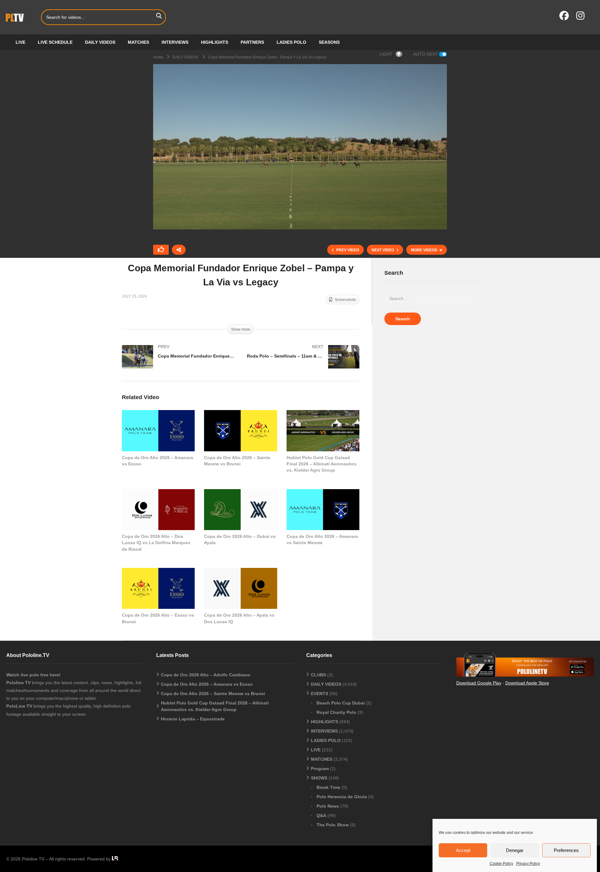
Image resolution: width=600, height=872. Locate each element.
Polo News (328, 806)
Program (320, 768)
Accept (463, 850)
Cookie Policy (501, 863)
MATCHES (138, 42)
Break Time (328, 787)
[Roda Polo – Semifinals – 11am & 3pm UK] (303, 363)
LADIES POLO (291, 42)
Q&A (321, 815)
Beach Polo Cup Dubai (341, 702)
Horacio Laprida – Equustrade (193, 718)
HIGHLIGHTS (214, 42)
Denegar (514, 850)
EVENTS (319, 693)
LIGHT (385, 54)
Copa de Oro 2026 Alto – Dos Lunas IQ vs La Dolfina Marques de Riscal (156, 543)
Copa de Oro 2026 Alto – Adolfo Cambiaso (205, 674)
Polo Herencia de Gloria (342, 796)
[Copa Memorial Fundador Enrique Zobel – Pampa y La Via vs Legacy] (158, 430)
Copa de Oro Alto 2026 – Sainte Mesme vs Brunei (213, 693)
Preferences (566, 850)
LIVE (20, 42)
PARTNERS (252, 42)
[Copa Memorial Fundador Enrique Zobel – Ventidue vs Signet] (178, 363)
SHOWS (319, 777)
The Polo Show (333, 824)
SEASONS (329, 42)
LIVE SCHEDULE (55, 42)
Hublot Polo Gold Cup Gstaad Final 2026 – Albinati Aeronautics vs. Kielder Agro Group (322, 464)
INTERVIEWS (175, 42)
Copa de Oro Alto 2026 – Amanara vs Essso (207, 684)
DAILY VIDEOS (100, 42)
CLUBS (318, 674)
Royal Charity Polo (336, 712)
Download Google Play (478, 682)
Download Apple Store (527, 682)
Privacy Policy (528, 863)
